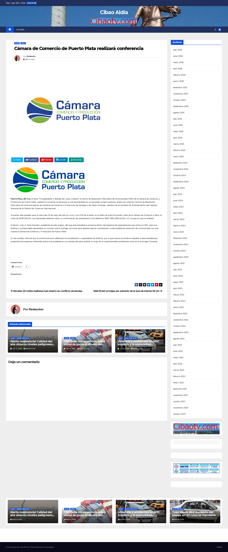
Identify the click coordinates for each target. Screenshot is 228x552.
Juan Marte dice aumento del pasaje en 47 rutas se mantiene (194, 513)
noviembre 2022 (180, 320)
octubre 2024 (179, 175)
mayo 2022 (178, 357)
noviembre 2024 (180, 169)
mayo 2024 (178, 207)
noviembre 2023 (180, 244)
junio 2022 (178, 351)
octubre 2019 (179, 414)
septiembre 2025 (181, 106)
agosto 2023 (179, 263)
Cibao (23, 43)
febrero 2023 (179, 301)
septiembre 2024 (181, 181)
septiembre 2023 (181, 257)
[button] (215, 29)
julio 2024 (177, 194)
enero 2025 (178, 156)
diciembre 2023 (180, 238)
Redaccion (31, 56)
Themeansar (49, 547)
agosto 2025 (179, 112)
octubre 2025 (179, 100)
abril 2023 (177, 288)
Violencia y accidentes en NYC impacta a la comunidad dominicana (138, 344)
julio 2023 (177, 269)
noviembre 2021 (180, 395)
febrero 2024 (179, 225)
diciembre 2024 (180, 163)
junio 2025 (178, 125)
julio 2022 (177, 345)
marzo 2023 (178, 294)
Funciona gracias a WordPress (17, 547)
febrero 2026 (179, 75)
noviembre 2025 (180, 94)
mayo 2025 (178, 131)
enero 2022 (178, 382)
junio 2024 (178, 200)
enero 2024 (178, 232)
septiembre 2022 (181, 332)
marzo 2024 (179, 219)
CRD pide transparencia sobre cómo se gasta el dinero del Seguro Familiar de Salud (84, 344)
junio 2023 (178, 276)
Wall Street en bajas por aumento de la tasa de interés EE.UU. (126, 291)
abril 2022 (177, 364)
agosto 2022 (179, 338)
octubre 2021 (179, 401)
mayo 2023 (178, 282)
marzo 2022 (178, 370)
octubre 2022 (179, 326)
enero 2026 (178, 81)
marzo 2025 (178, 144)
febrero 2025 (179, 150)
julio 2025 (177, 119)
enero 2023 (178, 307)
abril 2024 (178, 213)
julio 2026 (177, 50)
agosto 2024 (179, 188)
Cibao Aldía (114, 12)
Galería (20, 30)
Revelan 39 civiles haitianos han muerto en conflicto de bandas (47, 291)
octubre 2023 (179, 251)
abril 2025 (177, 137)
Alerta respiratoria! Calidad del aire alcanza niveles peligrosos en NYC (31, 344)
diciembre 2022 (180, 313)
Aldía (17, 43)
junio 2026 (178, 56)
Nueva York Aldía (23, 338)
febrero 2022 (179, 376)
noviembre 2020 (180, 408)
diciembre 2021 (180, 389)
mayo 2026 (178, 62)
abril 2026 (178, 68)
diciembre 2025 (180, 87)
